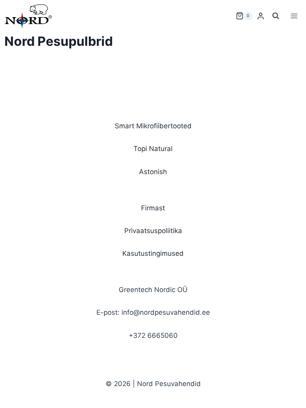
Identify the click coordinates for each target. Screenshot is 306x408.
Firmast (153, 208)
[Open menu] (294, 16)
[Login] (261, 16)
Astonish (153, 172)
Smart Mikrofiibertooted (153, 126)
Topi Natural (153, 149)
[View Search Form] (276, 16)
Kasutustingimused (153, 253)
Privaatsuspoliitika (153, 231)
